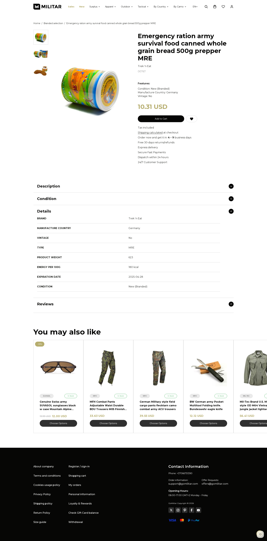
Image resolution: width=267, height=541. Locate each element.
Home (36, 23)
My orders (74, 485)
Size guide (39, 522)
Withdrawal (75, 522)
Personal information (81, 494)
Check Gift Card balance (83, 512)
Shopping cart (77, 475)
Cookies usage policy (46, 485)
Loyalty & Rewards (80, 503)
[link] (47, 396)
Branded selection (53, 23)
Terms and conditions (47, 475)
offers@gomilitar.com (215, 483)
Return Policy (41, 512)
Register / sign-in (79, 466)
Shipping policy (42, 503)
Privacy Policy (42, 494)
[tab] (40, 37)
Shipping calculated (150, 132)
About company (43, 466)
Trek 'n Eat (144, 66)
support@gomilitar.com (183, 483)
